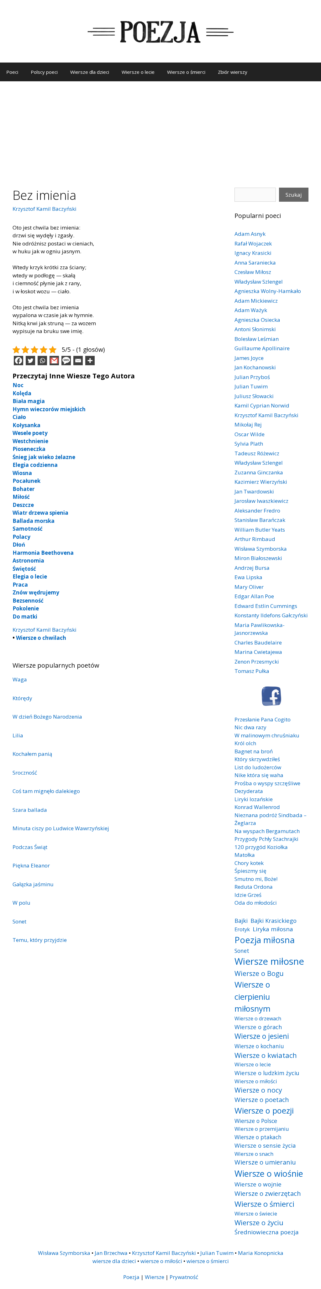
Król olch (245, 743)
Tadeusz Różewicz (256, 453)
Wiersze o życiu (258, 1222)
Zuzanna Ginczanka (258, 472)
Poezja (131, 1277)
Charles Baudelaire (258, 642)
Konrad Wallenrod (257, 807)
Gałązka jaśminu (33, 884)
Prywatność (184, 1277)
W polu (21, 902)
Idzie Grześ (247, 894)
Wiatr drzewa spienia (40, 512)
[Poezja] (160, 30)
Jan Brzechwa (111, 1252)
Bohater (23, 489)
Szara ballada (30, 809)
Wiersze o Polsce (255, 1121)
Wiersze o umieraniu (265, 1162)
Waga (20, 679)
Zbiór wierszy (232, 72)
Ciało (19, 417)
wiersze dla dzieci (114, 1261)
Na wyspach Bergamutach (267, 831)
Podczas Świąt (30, 847)
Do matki (25, 616)
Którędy (22, 698)
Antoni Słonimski (255, 329)
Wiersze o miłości (255, 1081)
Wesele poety (30, 433)
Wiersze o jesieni (261, 1036)
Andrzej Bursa (252, 567)
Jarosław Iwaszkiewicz (261, 500)
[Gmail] (54, 360)
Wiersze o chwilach (41, 637)
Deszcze (23, 504)
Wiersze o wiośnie (268, 1173)
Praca (20, 584)
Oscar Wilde (249, 434)
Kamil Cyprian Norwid (261, 405)
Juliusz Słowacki (254, 396)
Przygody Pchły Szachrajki (266, 838)
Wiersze (154, 1277)
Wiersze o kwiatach (265, 1055)
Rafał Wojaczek (253, 243)
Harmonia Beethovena (43, 552)
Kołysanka (26, 425)
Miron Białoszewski (258, 558)
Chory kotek (249, 863)
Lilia (18, 735)
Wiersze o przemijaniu (261, 1128)
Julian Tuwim (251, 386)
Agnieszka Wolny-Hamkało (267, 291)
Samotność (28, 528)
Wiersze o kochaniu (259, 1046)
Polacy (21, 536)
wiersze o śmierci (208, 1261)
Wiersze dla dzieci (89, 72)
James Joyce (249, 357)
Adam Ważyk (250, 310)
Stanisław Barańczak (259, 519)
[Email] (78, 360)
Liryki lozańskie (253, 799)
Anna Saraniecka (255, 262)
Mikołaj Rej (248, 424)
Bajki (241, 920)
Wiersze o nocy (258, 1089)
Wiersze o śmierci (186, 72)
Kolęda (22, 393)
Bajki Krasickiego (273, 920)
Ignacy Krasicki (252, 252)
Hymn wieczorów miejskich (49, 409)
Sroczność (25, 772)
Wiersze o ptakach (258, 1137)
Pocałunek (26, 480)
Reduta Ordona (253, 886)
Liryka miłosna (273, 929)
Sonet (19, 921)
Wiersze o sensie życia (265, 1145)
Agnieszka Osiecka (257, 319)
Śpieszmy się (250, 870)
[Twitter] (30, 360)
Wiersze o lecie (138, 72)
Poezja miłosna (264, 940)
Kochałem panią (32, 753)
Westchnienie (30, 441)
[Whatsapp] (42, 360)
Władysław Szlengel (258, 281)
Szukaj (294, 194)
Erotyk (242, 929)
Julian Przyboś (252, 377)
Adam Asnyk (250, 233)
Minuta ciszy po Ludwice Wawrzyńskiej (61, 828)
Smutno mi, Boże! (255, 878)
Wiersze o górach (258, 1027)
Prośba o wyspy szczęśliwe (267, 783)
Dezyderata (248, 791)
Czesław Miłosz (252, 271)
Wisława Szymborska (260, 548)
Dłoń (19, 544)
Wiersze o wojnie (258, 1184)
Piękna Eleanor (31, 865)
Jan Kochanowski (255, 367)
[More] (90, 360)
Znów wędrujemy (36, 592)
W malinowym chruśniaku (266, 735)
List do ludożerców (257, 767)
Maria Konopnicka (260, 1252)
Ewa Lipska (248, 577)
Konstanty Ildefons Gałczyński (271, 615)
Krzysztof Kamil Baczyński (44, 208)
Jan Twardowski (254, 491)
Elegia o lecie (30, 576)
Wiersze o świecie (255, 1213)
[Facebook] (18, 360)
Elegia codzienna (35, 464)
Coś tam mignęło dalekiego (46, 791)
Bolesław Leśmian (256, 338)
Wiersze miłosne (269, 961)
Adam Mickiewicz (256, 300)
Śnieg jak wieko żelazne (44, 457)
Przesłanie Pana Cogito (262, 719)
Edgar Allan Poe (254, 596)
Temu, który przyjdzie (40, 939)
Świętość (24, 568)
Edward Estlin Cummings (265, 605)
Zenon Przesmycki (256, 661)
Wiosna (22, 473)
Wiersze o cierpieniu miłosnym (252, 996)
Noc (18, 385)
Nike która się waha (258, 775)
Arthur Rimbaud (254, 539)
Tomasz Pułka (251, 671)
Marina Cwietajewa (258, 651)
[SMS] (66, 360)
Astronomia (28, 560)
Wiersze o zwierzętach (267, 1193)
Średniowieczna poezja (266, 1232)
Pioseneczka (29, 448)
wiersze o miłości (161, 1261)
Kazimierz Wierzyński (260, 481)
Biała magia (29, 401)
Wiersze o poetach (261, 1099)
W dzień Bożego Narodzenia (47, 716)
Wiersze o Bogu (259, 973)
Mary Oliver (249, 586)
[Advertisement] (160, 128)
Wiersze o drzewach (257, 1018)
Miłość (21, 496)
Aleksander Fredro (257, 510)
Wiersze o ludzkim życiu (266, 1073)
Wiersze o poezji (264, 1110)
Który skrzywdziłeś (257, 759)
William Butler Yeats (259, 529)
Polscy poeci (44, 72)
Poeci (12, 72)
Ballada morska (34, 520)
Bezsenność (28, 600)
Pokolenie (26, 608)
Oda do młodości (255, 902)
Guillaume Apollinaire (262, 348)
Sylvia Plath (248, 443)
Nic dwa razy (250, 727)
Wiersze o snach (253, 1153)
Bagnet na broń (253, 751)
